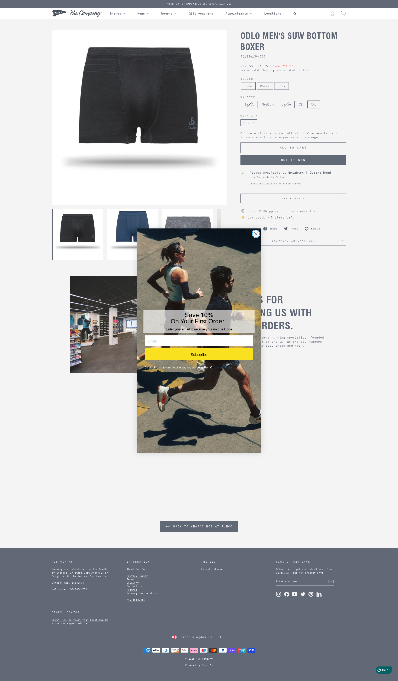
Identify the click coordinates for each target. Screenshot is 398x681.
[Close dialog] (256, 233)
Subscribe (199, 354)
